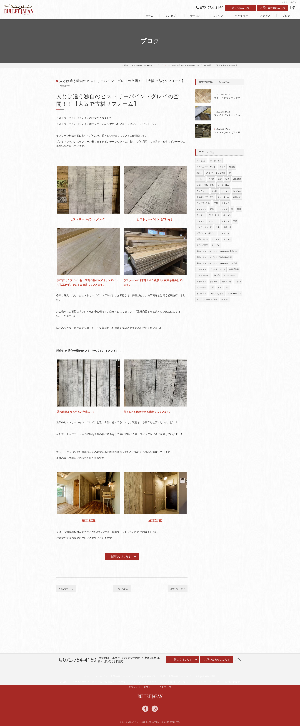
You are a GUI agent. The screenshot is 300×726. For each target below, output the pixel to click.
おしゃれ (214, 281)
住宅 (218, 227)
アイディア (201, 281)
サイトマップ (164, 687)
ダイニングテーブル (205, 197)
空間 (216, 203)
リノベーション (234, 293)
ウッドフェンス (203, 203)
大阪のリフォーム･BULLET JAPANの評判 (214, 257)
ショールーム (223, 197)
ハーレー (200, 179)
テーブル (225, 299)
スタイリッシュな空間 (215, 173)
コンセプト (201, 269)
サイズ (211, 179)
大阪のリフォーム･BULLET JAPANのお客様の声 (217, 251)
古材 (220, 287)
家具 (227, 179)
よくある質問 (202, 245)
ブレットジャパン (217, 269)
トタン (238, 281)
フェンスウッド (203, 275)
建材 (220, 179)
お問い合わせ (202, 239)
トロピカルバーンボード (207, 299)
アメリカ (200, 215)
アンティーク (202, 191)
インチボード (214, 215)
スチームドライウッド (206, 166)
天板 (235, 221)
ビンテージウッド (204, 227)
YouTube (237, 191)
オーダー (227, 239)
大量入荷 (237, 197)
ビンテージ (201, 287)
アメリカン (201, 161)
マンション (201, 209)
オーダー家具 (215, 161)
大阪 (212, 287)
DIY (227, 287)
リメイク (225, 191)
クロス (222, 166)
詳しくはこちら (240, 7)
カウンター (213, 221)
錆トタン (227, 215)
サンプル (200, 221)
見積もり (227, 227)
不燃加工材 (226, 281)
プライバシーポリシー (206, 233)
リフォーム (224, 233)
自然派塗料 (234, 269)
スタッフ (225, 221)
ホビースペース (230, 275)
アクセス (216, 239)
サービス (216, 245)
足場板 (215, 191)
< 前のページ (66, 589)
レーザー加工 (223, 185)
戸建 (212, 209)
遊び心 (217, 275)
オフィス (225, 203)
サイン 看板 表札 (205, 185)
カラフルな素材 (216, 293)
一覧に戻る (122, 589)
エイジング (222, 209)
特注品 (232, 166)
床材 (239, 209)
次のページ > (177, 589)
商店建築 (237, 179)
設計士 (199, 173)
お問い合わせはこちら (272, 7)
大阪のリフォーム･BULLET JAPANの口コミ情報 (217, 263)
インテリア (201, 293)
